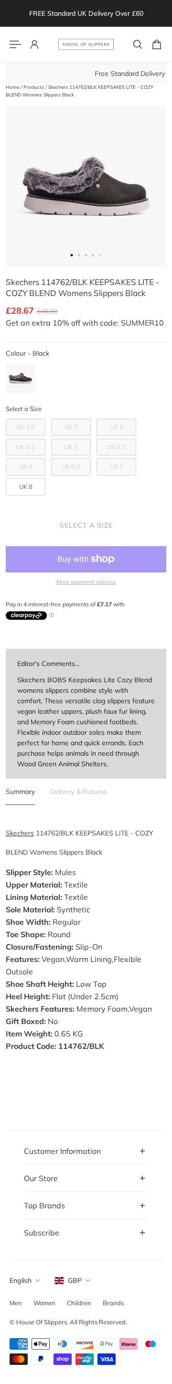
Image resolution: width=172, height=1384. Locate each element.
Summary (20, 791)
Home (13, 87)
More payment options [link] (86, 581)
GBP (75, 1280)
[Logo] (86, 44)
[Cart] (156, 44)
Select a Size (24, 408)
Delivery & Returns (78, 791)
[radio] (20, 378)
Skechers (20, 833)
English (21, 1280)
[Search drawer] (137, 44)
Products (34, 87)
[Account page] (34, 44)
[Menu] (15, 44)
